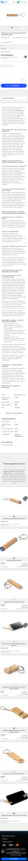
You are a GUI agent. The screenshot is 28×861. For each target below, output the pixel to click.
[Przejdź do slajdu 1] (9, 27)
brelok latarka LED (19, 110)
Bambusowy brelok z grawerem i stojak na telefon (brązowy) (14, 731)
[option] (14, 516)
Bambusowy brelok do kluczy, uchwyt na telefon (14, 815)
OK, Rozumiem (14, 858)
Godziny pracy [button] (7, 842)
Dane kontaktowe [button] (8, 836)
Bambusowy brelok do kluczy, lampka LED (14, 518)
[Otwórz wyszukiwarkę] (14, 1)
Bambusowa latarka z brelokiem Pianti (14, 602)
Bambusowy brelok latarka (14, 560)
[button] (26, 566)
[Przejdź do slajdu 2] (11, 27)
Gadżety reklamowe (5, 37)
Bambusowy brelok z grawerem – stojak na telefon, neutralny (14, 687)
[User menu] (22, 2)
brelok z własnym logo (7, 205)
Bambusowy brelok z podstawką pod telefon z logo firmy (14, 644)
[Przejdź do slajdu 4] (16, 27)
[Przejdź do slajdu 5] (18, 27)
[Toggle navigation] (25, 2)
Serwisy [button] (5, 839)
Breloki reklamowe (17, 37)
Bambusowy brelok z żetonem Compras (14, 773)
